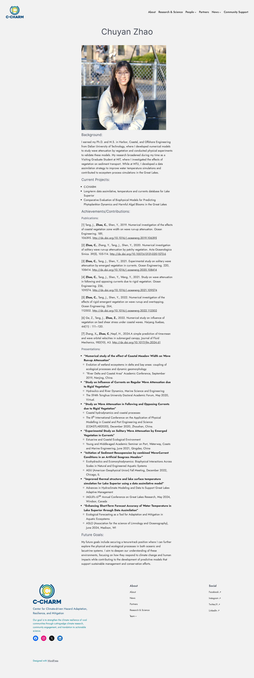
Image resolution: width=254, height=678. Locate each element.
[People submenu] (195, 12)
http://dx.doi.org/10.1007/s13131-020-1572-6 (138, 254)
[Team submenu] (136, 616)
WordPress (53, 660)
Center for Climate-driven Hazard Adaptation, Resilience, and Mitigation (60, 611)
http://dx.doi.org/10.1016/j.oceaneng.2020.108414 (124, 270)
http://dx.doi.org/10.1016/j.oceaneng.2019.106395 (125, 238)
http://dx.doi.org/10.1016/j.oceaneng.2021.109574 (125, 290)
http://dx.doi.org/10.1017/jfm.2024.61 (136, 342)
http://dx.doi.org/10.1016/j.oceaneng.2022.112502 (124, 310)
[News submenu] (220, 12)
